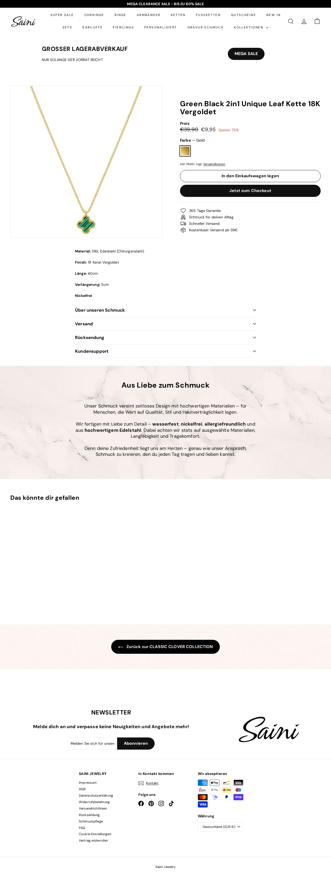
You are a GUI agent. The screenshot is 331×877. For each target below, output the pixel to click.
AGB (82, 789)
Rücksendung (89, 337)
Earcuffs (92, 27)
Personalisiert (160, 27)
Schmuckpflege (91, 821)
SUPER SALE (62, 15)
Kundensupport (91, 351)
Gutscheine (243, 15)
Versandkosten (214, 164)
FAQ (82, 828)
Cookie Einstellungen (95, 834)
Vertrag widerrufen (93, 840)
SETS (67, 27)
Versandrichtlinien (93, 808)
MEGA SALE (246, 53)
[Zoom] (86, 162)
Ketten (178, 15)
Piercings (123, 27)
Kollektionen (249, 27)
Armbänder (149, 15)
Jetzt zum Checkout (250, 190)
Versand (84, 324)
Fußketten (208, 15)
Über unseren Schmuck (100, 310)
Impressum (88, 782)
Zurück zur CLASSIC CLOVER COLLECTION (169, 646)
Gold (185, 151)
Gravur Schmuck (205, 27)
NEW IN (273, 15)
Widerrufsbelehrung (94, 802)
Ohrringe (94, 15)
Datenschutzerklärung (96, 795)
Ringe (120, 15)
